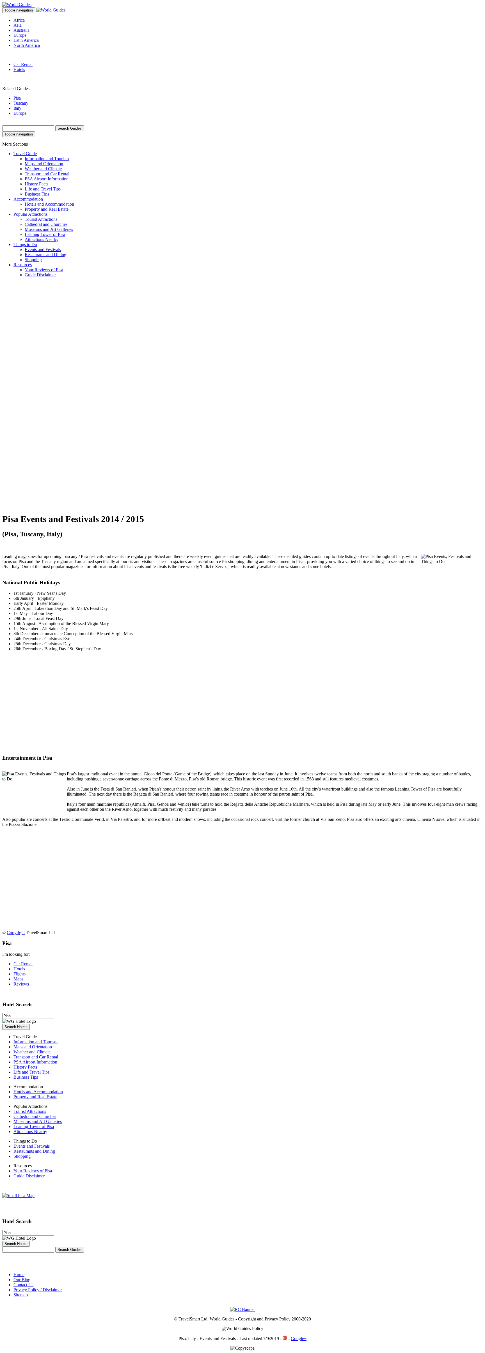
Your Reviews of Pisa (44, 269)
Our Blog (21, 1279)
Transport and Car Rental (47, 173)
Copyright (16, 932)
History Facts (36, 184)
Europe (19, 35)
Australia (21, 30)
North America (26, 45)
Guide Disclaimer (40, 274)
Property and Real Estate (46, 209)
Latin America (26, 40)
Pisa (17, 98)
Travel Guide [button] (25, 153)
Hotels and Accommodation (49, 204)
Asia (17, 25)
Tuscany (20, 103)
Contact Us (23, 1284)
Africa (19, 20)
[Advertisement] (24, 371)
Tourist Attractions (41, 219)
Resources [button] (22, 264)
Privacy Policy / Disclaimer (37, 1289)
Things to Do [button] (25, 244)
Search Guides (70, 128)
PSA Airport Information (46, 178)
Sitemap (20, 1294)
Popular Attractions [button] (30, 214)
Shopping (33, 259)
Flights (19, 973)
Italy (17, 108)
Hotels (19, 69)
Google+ (298, 1338)
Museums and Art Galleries (49, 229)
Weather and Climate (43, 168)
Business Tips (37, 194)
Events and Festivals (43, 249)
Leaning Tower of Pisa (45, 234)
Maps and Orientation (44, 163)
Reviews (21, 984)
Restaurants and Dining (45, 254)
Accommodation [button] (28, 199)
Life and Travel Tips (43, 189)
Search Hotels (16, 1027)
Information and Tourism (47, 158)
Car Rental (23, 64)
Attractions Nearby (41, 239)
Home (18, 1274)
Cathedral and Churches (46, 224)
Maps (18, 979)
